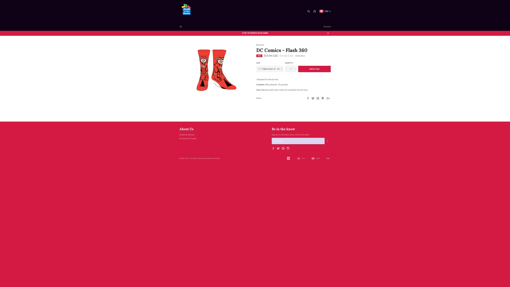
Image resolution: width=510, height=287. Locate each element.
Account (327, 27)
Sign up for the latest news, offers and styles (290, 135)
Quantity (289, 63)
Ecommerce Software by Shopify (209, 158)
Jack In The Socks (191, 158)
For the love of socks (187, 139)
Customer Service (186, 135)
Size (258, 63)
